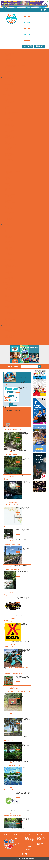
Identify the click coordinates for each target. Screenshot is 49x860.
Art (5, 226)
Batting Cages (7, 97)
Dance (6, 235)
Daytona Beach (28, 7)
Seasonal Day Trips (8, 337)
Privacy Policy (17, 841)
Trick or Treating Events (9, 342)
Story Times (7, 253)
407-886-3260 (11, 642)
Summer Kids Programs (9, 254)
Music (6, 243)
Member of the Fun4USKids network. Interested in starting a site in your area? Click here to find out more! (29, 840)
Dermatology (7, 156)
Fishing (6, 107)
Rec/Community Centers (9, 130)
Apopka (9, 418)
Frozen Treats (7, 271)
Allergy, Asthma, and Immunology (11, 147)
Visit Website (11, 404)
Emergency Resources (9, 78)
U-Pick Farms (7, 343)
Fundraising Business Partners (10, 83)
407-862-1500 (11, 811)
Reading (6, 68)
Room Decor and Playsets (10, 276)
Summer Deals (7, 338)
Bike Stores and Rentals (9, 261)
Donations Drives (8, 329)
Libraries (6, 119)
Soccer (6, 311)
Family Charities (8, 79)
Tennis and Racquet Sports (10, 319)
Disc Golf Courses (8, 103)
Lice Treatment (7, 165)
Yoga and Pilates (8, 324)
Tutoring (6, 73)
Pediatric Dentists (8, 170)
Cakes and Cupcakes (9, 185)
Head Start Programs (9, 58)
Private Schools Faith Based (10, 66)
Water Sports (7, 323)
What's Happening (6, 325)
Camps (4, 49)
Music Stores (7, 275)
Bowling (6, 99)
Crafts (6, 234)
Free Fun (6, 108)
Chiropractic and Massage (10, 154)
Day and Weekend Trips (9, 102)
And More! (28, 849)
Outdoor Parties (8, 207)
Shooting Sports (8, 308)
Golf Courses (7, 113)
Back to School (7, 328)
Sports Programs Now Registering (11, 315)
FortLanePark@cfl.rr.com (13, 541)
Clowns (6, 190)
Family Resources (6, 77)
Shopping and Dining (7, 259)
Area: (7, 408)
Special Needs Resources (10, 89)
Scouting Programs (8, 249)
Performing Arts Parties (9, 212)
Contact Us (17, 844)
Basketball (7, 285)
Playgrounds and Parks (9, 125)
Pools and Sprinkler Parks (10, 126)
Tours (6, 141)
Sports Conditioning (8, 314)
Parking (17, 667)
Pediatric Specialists (8, 172)
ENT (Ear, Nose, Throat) (9, 158)
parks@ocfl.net (11, 592)
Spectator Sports (8, 135)
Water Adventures (8, 143)
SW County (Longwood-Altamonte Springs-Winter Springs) (19, 413)
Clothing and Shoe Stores (9, 264)
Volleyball (6, 322)
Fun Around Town (6, 94)
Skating (6, 134)
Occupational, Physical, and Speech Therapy (13, 167)
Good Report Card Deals (9, 334)
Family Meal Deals (8, 268)
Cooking (6, 232)
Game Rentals (7, 201)
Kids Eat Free (7, 273)
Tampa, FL (28, 844)
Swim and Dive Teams (9, 317)
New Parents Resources (9, 85)
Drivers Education (8, 237)
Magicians (7, 205)
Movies (6, 121)
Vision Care (7, 177)
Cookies (6, 193)
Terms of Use (17, 840)
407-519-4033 (11, 540)
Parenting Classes (8, 247)
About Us (17, 843)
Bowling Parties (8, 184)
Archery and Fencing (9, 283)
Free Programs (8, 240)
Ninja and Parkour (8, 302)
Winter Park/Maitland (11, 420)
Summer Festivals (8, 340)
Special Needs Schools (9, 71)
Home (4, 10)
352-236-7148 (11, 787)
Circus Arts (7, 230)
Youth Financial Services (9, 93)
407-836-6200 (11, 591)
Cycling (6, 290)
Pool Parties (7, 214)
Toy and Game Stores (9, 281)
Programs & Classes (6, 224)
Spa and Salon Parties (9, 218)
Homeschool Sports (8, 297)
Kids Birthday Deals (8, 203)
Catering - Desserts (8, 188)
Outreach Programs (8, 246)
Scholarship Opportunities (10, 70)
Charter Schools (8, 54)
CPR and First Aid (8, 155)
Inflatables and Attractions (10, 202)
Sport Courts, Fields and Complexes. (12, 136)
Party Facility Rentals (9, 208)
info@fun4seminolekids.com (14, 402)
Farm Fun (7, 332)
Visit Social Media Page (13, 405)
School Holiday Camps (9, 50)
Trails (6, 142)
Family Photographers (9, 82)
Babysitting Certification (9, 228)
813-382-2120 (11, 687)
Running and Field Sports (9, 306)
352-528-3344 (11, 501)
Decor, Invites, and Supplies (10, 194)
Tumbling (6, 320)
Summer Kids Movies (9, 341)
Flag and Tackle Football (9, 293)
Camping (6, 100)
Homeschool (7, 59)
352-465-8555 (11, 762)
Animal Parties (7, 181)
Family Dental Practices (9, 160)
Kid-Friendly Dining (8, 272)
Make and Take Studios (9, 120)
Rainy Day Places (8, 129)
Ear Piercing (7, 267)
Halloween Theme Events (9, 335)
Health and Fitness (8, 296)
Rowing (6, 305)
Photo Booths (7, 213)
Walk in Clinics (7, 178)
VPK (5, 76)
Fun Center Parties (8, 200)
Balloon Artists (7, 183)
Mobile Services (10, 422)
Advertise (19, 10)
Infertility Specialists (8, 164)
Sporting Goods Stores (9, 278)
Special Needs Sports (9, 312)
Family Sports (7, 291)
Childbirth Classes (8, 153)
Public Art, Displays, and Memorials (11, 128)
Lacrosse (6, 300)
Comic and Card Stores (9, 265)
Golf (5, 294)
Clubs (6, 231)
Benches (10, 667)
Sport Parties (7, 220)
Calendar (9, 10)
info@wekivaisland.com (13, 813)
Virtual (6, 256)
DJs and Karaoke (8, 195)
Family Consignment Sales (10, 331)
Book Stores (7, 262)
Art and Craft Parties (8, 182)
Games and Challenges (9, 111)
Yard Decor (7, 223)
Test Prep (6, 72)
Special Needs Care (8, 175)
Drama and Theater (8, 236)
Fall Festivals (7, 330)
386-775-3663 (11, 476)
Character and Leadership (10, 229)
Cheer (6, 288)
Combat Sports (7, 289)
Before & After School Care (10, 53)
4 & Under (7, 225)
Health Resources (6, 146)
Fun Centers (7, 109)
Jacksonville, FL (29, 846)
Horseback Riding (8, 299)
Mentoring (7, 242)
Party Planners (7, 211)
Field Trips (7, 106)
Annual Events (7, 326)
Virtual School (7, 74)
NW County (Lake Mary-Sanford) (13, 410)
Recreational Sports (8, 131)
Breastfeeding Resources (9, 152)
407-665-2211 (11, 451)
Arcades (6, 96)
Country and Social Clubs (9, 101)
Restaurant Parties (8, 215)
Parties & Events (6, 179)
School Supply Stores (9, 277)
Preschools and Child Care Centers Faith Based (14, 64)
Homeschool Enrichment (9, 241)
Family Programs (8, 238)
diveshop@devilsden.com (13, 502)
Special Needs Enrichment (10, 250)
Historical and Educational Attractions (12, 114)
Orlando (15, 7)
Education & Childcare (7, 52)
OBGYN (6, 166)
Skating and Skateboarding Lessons (11, 309)
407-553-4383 (11, 713)
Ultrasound (7, 176)
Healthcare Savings (8, 162)
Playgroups (7, 87)
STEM (6, 252)
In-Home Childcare (8, 60)
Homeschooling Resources (10, 84)
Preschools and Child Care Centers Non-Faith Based (15, 65)
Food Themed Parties (9, 199)
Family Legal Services (9, 81)
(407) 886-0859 (11, 617)
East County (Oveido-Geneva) (13, 416)
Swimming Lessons (8, 318)
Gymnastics (7, 295)
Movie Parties (7, 206)
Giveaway (25, 10)
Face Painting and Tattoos (10, 197)
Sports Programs (6, 282)
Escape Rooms (8, 105)
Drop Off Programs (8, 55)
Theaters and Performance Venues (11, 138)
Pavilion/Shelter (22, 667)
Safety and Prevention (9, 248)
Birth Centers (7, 149)
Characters (7, 189)
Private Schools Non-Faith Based (11, 67)
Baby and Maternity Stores (10, 260)
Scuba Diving (7, 307)
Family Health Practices (9, 161)
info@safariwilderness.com (14, 688)
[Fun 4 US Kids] (11, 18)
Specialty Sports (8, 313)
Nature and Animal (8, 244)
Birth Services (7, 150)
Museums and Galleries (9, 123)
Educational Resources (9, 56)
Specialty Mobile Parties (9, 219)
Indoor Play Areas (8, 117)
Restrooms (13, 668)
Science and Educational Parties (11, 217)
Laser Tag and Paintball (9, 118)
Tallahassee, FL (29, 848)
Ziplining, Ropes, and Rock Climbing (11, 144)
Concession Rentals (8, 191)
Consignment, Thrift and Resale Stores (12, 266)
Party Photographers (9, 209)
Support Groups (8, 90)
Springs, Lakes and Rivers (10, 137)
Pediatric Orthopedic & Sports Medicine (12, 171)
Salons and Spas (8, 132)
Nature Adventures (8, 124)
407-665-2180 (11, 737)
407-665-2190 (11, 671)
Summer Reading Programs (10, 255)
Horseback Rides (8, 115)
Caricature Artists (8, 187)
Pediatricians (7, 173)
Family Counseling (8, 159)
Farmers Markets (8, 270)
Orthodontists (7, 168)
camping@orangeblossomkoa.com (15, 644)
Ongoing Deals (7, 336)
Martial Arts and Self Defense (10, 301)
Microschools (7, 62)
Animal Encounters (8, 95)
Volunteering (7, 258)
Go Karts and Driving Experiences (11, 112)
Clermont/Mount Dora (41, 7)
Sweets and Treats (8, 279)
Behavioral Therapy (8, 148)
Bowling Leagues (8, 287)
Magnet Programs (8, 61)
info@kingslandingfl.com (13, 618)
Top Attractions (7, 140)
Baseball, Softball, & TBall (9, 284)
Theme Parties (7, 222)
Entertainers (7, 196)
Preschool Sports (8, 303)
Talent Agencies (8, 91)
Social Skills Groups (8, 88)
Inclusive (14, 667)
